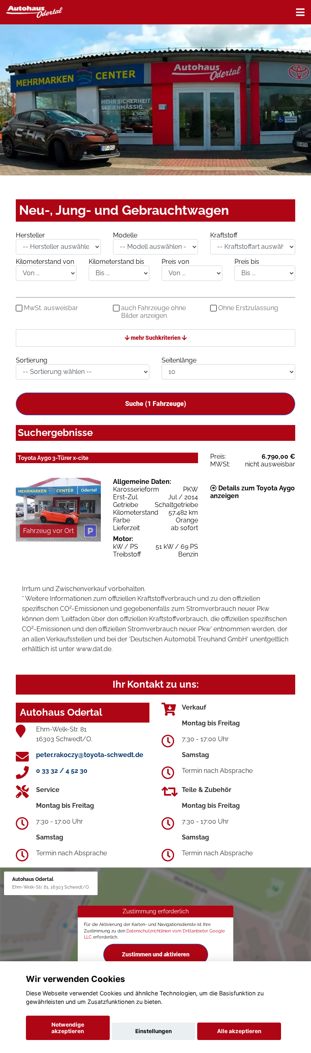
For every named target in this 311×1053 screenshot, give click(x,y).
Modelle (125, 235)
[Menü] (300, 12)
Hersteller (30, 235)
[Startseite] (34, 11)
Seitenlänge (179, 360)
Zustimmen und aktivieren (156, 954)
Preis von (175, 261)
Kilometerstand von (45, 261)
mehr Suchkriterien (156, 337)
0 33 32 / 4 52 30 (61, 771)
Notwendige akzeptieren (67, 1027)
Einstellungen (153, 1031)
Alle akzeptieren (239, 1031)
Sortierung (31, 360)
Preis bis (246, 261)
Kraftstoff (223, 235)
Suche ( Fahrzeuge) (155, 404)
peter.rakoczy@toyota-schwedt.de (89, 755)
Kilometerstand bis (116, 261)
